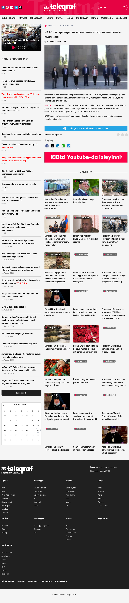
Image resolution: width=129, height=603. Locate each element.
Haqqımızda (46, 581)
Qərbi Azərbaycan (8, 495)
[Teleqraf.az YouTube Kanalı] (85, 157)
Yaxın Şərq (102, 498)
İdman (94, 18)
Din (67, 506)
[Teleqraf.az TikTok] (20, 7)
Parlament (6, 498)
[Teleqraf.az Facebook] (3, 7)
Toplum (49, 18)
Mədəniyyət (82, 18)
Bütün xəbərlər (9, 18)
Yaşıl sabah (121, 18)
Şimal (4, 560)
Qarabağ (5, 509)
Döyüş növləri (71, 533)
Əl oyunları (70, 536)
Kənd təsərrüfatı (40, 488)
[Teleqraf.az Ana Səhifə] (60, 7)
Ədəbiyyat (38, 529)
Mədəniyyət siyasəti (41, 526)
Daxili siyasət (7, 506)
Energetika (38, 491)
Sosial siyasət (71, 488)
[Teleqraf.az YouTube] (11, 7)
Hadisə (69, 18)
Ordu (3, 488)
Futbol (68, 540)
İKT (35, 498)
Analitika (5, 513)
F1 (67, 526)
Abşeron (5, 563)
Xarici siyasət (7, 502)
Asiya (100, 495)
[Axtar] (124, 7)
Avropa (101, 502)
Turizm (36, 506)
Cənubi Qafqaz (103, 506)
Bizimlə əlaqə (61, 581)
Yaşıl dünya (70, 495)
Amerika (101, 491)
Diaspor (5, 491)
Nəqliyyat (37, 502)
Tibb (67, 498)
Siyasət (23, 18)
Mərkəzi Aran (7, 553)
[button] (13, 47)
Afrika (100, 488)
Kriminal (5, 529)
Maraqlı (4, 533)
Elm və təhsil (70, 491)
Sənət (36, 533)
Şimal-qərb (6, 556)
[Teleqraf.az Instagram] (7, 7)
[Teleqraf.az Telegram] (16, 7)
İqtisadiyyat (36, 18)
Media (68, 502)
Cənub (4, 570)
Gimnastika (70, 529)
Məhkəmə (5, 526)
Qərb (3, 567)
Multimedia (107, 18)
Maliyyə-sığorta (40, 495)
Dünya (59, 18)
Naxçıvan (5, 574)
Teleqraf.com (50, 105)
